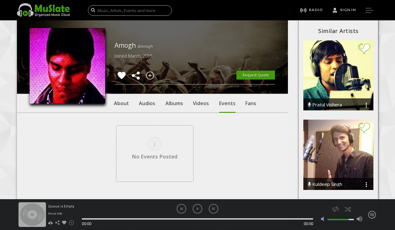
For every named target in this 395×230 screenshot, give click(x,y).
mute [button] (323, 219)
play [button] (197, 209)
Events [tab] (227, 103)
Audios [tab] (147, 103)
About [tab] (121, 103)
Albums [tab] (174, 103)
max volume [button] (359, 219)
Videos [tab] (201, 103)
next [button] (213, 209)
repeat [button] (335, 209)
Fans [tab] (250, 103)
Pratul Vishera (326, 104)
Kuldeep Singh (326, 184)
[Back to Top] (386, 190)
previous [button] (181, 209)
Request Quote (256, 75)
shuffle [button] (347, 209)
